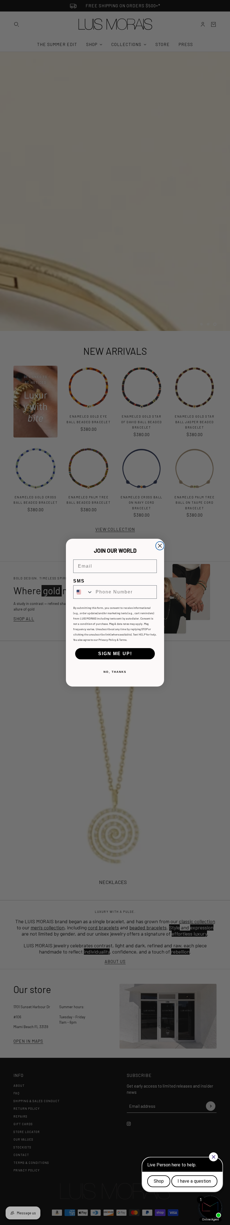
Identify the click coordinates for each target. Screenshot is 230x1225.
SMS (79, 581)
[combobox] (83, 592)
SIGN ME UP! (115, 653)
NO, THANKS (115, 671)
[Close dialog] (160, 546)
